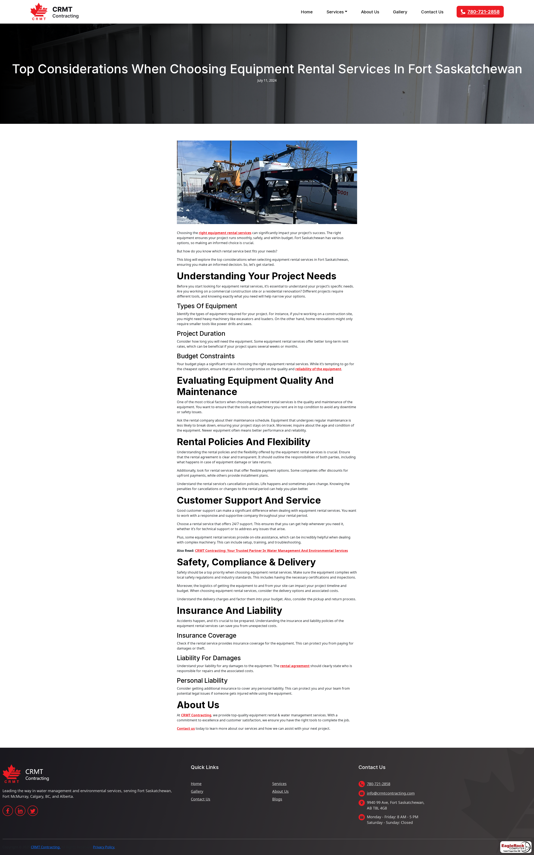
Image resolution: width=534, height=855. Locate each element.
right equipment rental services (225, 233)
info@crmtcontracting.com (391, 793)
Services (335, 11)
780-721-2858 (483, 11)
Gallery (400, 11)
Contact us (186, 728)
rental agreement (295, 666)
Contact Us (432, 11)
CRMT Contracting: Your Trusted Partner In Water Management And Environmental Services (271, 550)
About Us (370, 11)
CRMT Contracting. (45, 847)
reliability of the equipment (318, 369)
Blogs (277, 799)
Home (307, 11)
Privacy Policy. (104, 847)
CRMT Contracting (196, 715)
